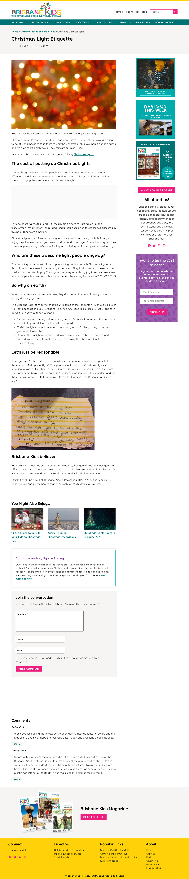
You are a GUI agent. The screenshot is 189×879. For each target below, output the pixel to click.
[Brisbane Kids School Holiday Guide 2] (155, 143)
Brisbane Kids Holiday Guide (115, 850)
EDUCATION (142, 22)
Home (14, 31)
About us (151, 853)
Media (149, 857)
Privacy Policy (153, 867)
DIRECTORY (81, 22)
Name (20, 639)
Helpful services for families (69, 850)
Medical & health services (67, 853)
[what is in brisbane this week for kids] (155, 101)
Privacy (86, 875)
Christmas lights (84, 154)
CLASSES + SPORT (103, 22)
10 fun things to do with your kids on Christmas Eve (26, 537)
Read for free (93, 817)
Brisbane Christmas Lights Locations (119, 857)
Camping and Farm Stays (113, 853)
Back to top (72, 875)
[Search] (175, 12)
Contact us (151, 850)
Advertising (152, 860)
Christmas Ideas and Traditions (37, 31)
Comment (22, 614)
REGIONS (124, 22)
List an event (152, 864)
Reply (16, 744)
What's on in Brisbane (157, 190)
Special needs (61, 857)
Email (20, 650)
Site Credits (117, 875)
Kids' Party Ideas (109, 860)
